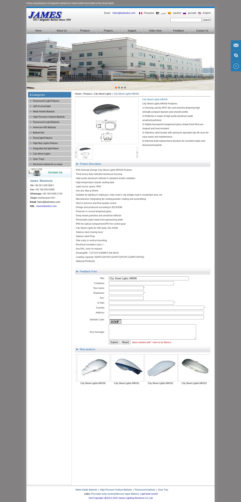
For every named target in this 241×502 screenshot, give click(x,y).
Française (149, 13)
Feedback (178, 30)
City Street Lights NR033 (173, 383)
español (177, 13)
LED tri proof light (42, 106)
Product (88, 94)
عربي (163, 13)
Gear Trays (38, 159)
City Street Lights (41, 153)
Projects (108, 30)
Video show (155, 30)
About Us (62, 30)
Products (85, 30)
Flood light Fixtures (42, 138)
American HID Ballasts (44, 127)
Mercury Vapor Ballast (127, 494)
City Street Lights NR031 (106, 383)
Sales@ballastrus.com (48, 202)
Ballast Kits (38, 132)
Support (132, 30)
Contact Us (202, 30)
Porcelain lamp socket (102, 494)
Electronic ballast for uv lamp (47, 164)
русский (192, 13)
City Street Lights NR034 (207, 383)
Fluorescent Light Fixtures (46, 101)
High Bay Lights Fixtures (45, 143)
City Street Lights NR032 (140, 383)
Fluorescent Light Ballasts (46, 122)
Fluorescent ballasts (145, 489)
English (207, 13)
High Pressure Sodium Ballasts (49, 117)
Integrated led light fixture (46, 148)
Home (38, 30)
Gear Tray (163, 489)
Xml (91, 498)
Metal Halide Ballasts (44, 111)
